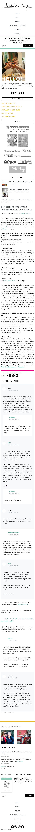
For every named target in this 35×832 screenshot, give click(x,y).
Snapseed (3, 281)
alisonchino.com (10, 227)
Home (17, 13)
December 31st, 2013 (13, 512)
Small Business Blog (17, 25)
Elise (9, 443)
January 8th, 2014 (12, 678)
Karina (10, 638)
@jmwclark (3, 766)
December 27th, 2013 (13, 445)
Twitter (5, 229)
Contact (17, 33)
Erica (9, 563)
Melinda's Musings (13, 532)
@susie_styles (20, 761)
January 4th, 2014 (23, 604)
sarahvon (12, 417)
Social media (7, 113)
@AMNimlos (4, 752)
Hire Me (17, 29)
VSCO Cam (11, 281)
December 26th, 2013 (13, 390)
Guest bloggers (9, 103)
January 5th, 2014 (12, 640)
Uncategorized (8, 116)
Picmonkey (21, 367)
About (17, 17)
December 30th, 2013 (14, 419)
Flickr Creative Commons (8, 367)
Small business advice (12, 106)
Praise (17, 21)
